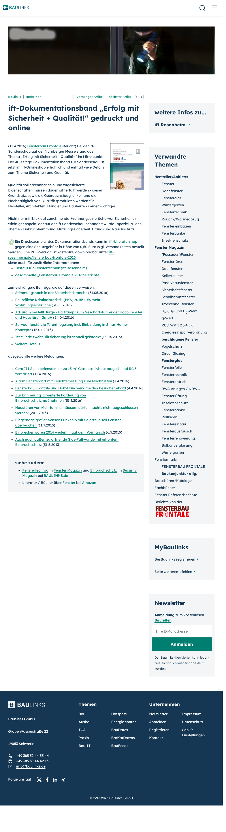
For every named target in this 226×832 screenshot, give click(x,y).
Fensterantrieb (174, 381)
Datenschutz (192, 722)
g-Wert (167, 318)
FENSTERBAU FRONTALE (183, 466)
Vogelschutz (172, 346)
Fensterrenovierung (178, 438)
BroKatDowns (123, 737)
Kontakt (156, 737)
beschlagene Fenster (180, 339)
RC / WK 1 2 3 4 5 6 (177, 325)
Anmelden (157, 722)
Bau (82, 714)
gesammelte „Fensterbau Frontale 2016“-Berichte (57, 275)
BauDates (119, 730)
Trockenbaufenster (178, 304)
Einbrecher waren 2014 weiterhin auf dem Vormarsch (60, 432)
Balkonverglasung (177, 445)
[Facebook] (49, 779)
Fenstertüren (172, 261)
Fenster (68, 482)
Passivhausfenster (177, 282)
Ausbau (85, 722)
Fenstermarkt (165, 459)
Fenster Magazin (68, 470)
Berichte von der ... (170, 502)
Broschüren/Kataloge (173, 480)
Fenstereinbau (174, 424)
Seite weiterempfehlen (173, 571)
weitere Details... (29, 344)
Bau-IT (84, 745)
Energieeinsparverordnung (184, 332)
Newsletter (158, 714)
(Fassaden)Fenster (178, 254)
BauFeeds (119, 745)
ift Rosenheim (170, 124)
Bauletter (162, 620)
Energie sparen (124, 722)
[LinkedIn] (56, 779)
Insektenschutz (175, 240)
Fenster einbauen (176, 226)
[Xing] (64, 779)
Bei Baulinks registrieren (174, 559)
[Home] (40, 707)
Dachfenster (172, 191)
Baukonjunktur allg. (179, 473)
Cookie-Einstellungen (193, 732)
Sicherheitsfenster (177, 290)
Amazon (89, 482)
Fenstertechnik (35, 470)
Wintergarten (173, 205)
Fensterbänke (173, 233)
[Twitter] (41, 779)
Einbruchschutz (103, 470)
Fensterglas (171, 198)
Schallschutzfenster (178, 297)
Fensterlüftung (174, 396)
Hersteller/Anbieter (171, 176)
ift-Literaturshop (123, 241)
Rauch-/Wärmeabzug (180, 219)
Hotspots (119, 714)
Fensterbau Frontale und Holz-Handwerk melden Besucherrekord (70, 388)
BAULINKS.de (56, 475)
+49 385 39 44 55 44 (32, 755)
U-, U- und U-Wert (179, 311)
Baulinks (14, 97)
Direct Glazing (173, 353)
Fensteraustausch (177, 431)
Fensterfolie (172, 367)
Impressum (192, 714)
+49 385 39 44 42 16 (32, 761)
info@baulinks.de (30, 766)
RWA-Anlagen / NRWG (181, 389)
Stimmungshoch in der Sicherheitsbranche (51, 292)
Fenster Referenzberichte (175, 495)
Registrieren (159, 730)
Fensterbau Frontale (44, 146)
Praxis (84, 737)
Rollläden (169, 417)
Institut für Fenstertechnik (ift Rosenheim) (51, 268)
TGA (82, 730)
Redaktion (33, 97)
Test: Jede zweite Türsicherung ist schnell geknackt (58, 337)
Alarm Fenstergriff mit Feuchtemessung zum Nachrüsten (63, 381)
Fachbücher (164, 487)
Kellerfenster (172, 275)
